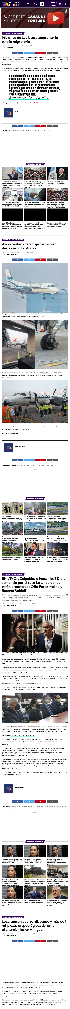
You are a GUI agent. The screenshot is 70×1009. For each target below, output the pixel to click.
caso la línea (22, 806)
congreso (21, 130)
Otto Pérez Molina (52, 806)
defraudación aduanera (36, 806)
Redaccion (9, 48)
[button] (42, 4)
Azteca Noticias (11, 254)
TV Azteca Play (31, 4)
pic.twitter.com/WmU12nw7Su (28, 98)
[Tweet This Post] (29, 53)
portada (47, 130)
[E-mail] (5, 122)
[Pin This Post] (40, 53)
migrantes (39, 130)
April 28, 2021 (34, 103)
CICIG (17, 759)
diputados (30, 130)
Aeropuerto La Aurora (38, 465)
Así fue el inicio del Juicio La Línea (23, 735)
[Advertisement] (35, 148)
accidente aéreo (23, 465)
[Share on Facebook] (17, 53)
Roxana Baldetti (8, 808)
